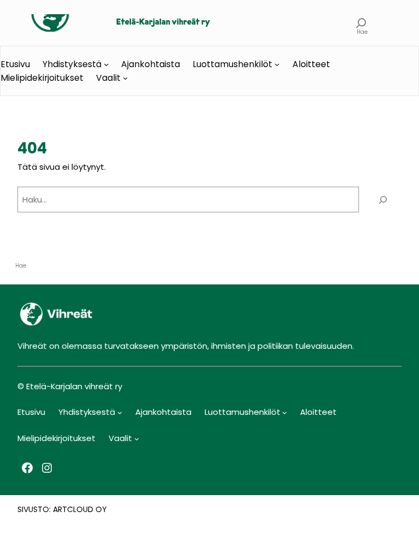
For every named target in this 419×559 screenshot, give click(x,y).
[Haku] (383, 200)
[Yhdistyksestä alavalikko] (106, 64)
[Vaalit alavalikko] (125, 77)
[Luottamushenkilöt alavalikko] (276, 64)
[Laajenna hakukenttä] (362, 23)
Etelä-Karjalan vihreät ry (163, 23)
